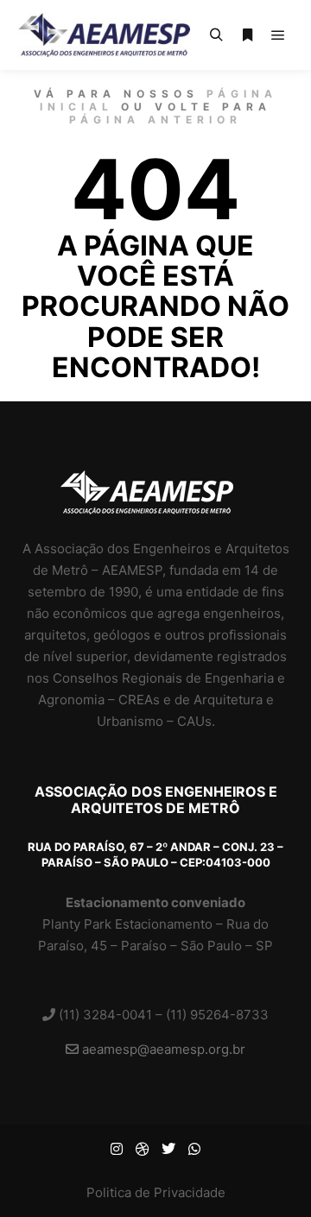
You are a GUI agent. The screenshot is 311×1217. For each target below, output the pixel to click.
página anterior (155, 119)
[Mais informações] (247, 35)
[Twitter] (168, 1149)
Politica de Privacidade (155, 1192)
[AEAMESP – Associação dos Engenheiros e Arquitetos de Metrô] (103, 35)
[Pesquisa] (216, 35)
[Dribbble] (142, 1149)
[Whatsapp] (194, 1149)
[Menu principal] (278, 35)
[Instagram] (116, 1149)
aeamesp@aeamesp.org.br (162, 1049)
